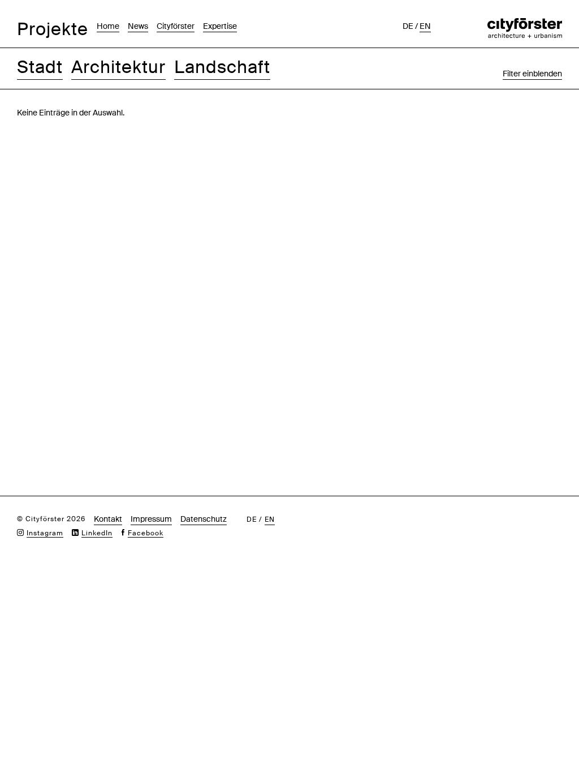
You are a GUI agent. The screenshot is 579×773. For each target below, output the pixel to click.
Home (108, 26)
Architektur (118, 67)
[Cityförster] (524, 23)
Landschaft (222, 67)
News (138, 26)
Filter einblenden (532, 73)
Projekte (52, 29)
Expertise (220, 26)
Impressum (151, 518)
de (408, 26)
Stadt (40, 67)
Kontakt (108, 518)
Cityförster (176, 26)
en (425, 26)
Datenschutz (203, 518)
